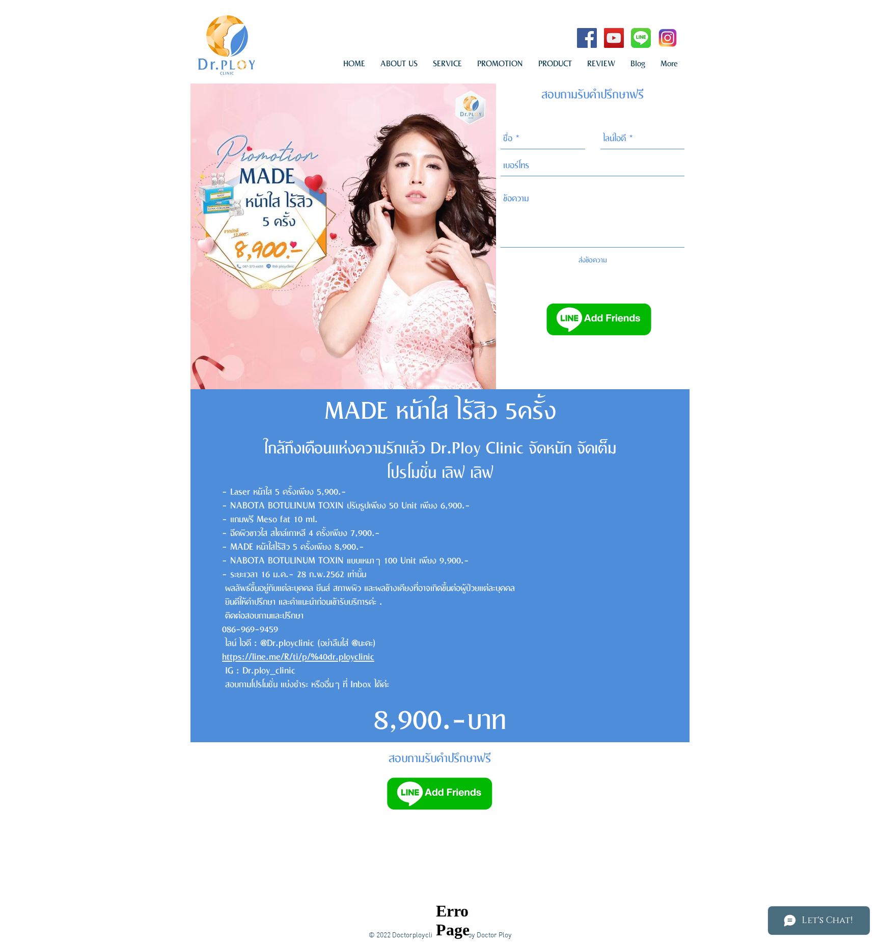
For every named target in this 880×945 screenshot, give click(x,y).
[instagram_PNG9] (668, 38)
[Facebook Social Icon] (587, 38)
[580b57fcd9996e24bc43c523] (641, 38)
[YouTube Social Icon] (614, 38)
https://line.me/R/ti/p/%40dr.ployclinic (298, 657)
